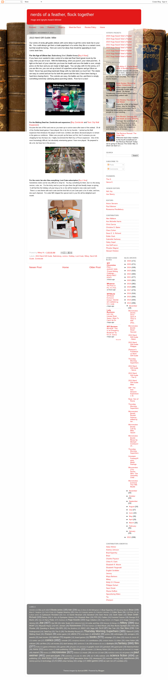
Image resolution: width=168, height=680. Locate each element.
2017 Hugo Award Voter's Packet (119, 56)
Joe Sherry (110, 194)
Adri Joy (109, 191)
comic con (36, 640)
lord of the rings (116, 649)
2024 (129, 267)
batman (56, 637)
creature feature (108, 640)
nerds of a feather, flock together (62, 14)
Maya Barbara (111, 576)
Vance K (109, 182)
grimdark (106, 647)
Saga (92, 628)
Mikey (87, 256)
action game (62, 634)
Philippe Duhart (112, 585)
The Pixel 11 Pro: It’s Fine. (111, 287)
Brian (108, 556)
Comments (113, 169)
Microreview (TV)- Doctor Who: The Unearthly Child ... (133, 472)
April (131, 519)
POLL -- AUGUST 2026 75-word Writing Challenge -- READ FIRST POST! (112, 272)
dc (88, 644)
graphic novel (94, 647)
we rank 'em (108, 661)
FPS (95, 617)
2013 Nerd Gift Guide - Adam (133, 337)
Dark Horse (103, 615)
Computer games (87, 612)
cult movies (55, 644)
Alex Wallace (111, 218)
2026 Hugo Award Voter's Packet (119, 36)
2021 (129, 277)
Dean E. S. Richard (113, 233)
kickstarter (89, 649)
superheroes (129, 658)
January (132, 531)
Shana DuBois (111, 591)
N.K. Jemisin (60, 626)
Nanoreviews (75, 625)
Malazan (106, 623)
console (64, 640)
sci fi (93, 656)
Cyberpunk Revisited (50, 615)
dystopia (110, 643)
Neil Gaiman (90, 626)
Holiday (71, 256)
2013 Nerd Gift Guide (44, 256)
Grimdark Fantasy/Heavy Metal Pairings (133, 460)
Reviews (32, 27)
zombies (120, 661)
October (132, 496)
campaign (108, 637)
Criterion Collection (102, 612)
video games (92, 661)
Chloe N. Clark (111, 562)
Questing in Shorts (47, 628)
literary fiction (102, 649)
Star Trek (112, 628)
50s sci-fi (41, 610)
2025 (129, 264)
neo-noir (94, 653)
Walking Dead (34, 634)
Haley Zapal (110, 242)
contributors (93, 640)
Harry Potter (49, 620)
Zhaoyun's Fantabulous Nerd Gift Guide (133, 353)
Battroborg (57, 256)
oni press (126, 653)
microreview (59, 652)
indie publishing (62, 649)
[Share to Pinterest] (71, 252)
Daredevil (90, 615)
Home (102, 27)
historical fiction (133, 647)
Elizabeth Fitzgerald (114, 567)
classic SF (135, 637)
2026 (129, 261)
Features (51, 27)
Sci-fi (101, 628)
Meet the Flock (75, 27)
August (132, 507)
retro (84, 656)
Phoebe (32, 628)
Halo (40, 620)
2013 (129, 303)
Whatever (111, 284)
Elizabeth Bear (84, 617)
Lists (42, 27)
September (133, 501)
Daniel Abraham (75, 615)
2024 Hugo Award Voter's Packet (119, 39)
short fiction (47, 658)
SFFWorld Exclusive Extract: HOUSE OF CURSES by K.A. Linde (113, 300)
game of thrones (49, 647)
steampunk (97, 658)
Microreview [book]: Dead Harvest (133, 329)
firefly (38, 647)
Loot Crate (79, 256)
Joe (41, 622)
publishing (68, 656)
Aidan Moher (111, 547)
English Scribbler (112, 570)
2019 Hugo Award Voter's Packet (119, 51)
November (133, 491)
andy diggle (85, 634)
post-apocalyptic (53, 655)
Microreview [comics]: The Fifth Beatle (133, 484)
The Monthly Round (72, 631)
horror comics (48, 649)
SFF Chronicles (111, 264)
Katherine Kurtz (80, 623)
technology (47, 661)
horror (35, 649)
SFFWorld (111, 294)
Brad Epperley (111, 553)
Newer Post (35, 267)
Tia (107, 597)
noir (102, 653)
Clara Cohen (111, 230)
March (131, 523)
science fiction (118, 655)
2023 (129, 271)
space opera (63, 658)
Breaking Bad (121, 610)
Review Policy (90, 27)
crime (118, 640)
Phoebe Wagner (112, 248)
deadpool (96, 644)
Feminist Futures (118, 617)
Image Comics (129, 620)
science (102, 656)
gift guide (73, 647)
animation (96, 634)
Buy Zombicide (77, 122)
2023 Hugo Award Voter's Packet (119, 42)
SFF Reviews (112, 326)
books (93, 636)
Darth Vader (118, 615)
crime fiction (130, 640)
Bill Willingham (94, 610)
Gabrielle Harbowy (113, 239)
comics (65, 256)
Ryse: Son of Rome (133, 400)
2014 (129, 300)
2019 (129, 284)
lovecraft (127, 649)
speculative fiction (81, 658)
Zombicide (39, 259)
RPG (61, 628)
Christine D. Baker (113, 227)
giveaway (83, 647)
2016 (129, 293)
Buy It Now (83, 56)
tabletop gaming (34, 661)
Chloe (76, 612)
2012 (129, 537)
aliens (73, 634)
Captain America (63, 612)
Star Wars (124, 628)
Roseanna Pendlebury (114, 209)
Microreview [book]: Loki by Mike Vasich (133, 429)
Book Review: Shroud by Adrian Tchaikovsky (125, 84)
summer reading (112, 658)
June (131, 513)
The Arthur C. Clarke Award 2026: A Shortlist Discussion (127, 67)
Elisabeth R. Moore (113, 565)
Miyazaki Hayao (45, 626)
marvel (36, 652)
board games (80, 637)
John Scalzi (65, 623)
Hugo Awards (74, 620)
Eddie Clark (110, 236)
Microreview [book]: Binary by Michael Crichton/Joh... (133, 441)
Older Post (95, 267)
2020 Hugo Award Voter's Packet (119, 48)
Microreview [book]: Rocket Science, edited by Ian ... (133, 416)
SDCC (83, 628)
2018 (129, 287)
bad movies (43, 637)
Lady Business (111, 311)
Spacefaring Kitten (113, 594)
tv (56, 661)
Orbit (133, 626)
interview (76, 649)
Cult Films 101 (131, 612)
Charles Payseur (112, 559)
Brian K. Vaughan (35, 612)
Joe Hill (54, 623)
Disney (44, 617)
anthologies (118, 634)
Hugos (116, 620)
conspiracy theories (78, 640)
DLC (64, 615)
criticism (32, 644)
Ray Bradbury (72, 628)
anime (107, 634)
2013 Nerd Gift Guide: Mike (133, 382)
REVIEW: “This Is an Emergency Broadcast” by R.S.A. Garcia (113, 332)
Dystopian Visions (67, 617)
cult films (43, 644)
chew (118, 637)
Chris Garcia (111, 224)
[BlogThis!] (64, 252)
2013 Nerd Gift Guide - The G (133, 375)
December (133, 306)
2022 (129, 274)
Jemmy (109, 573)
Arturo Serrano (112, 203)
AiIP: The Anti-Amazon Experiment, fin (133, 392)
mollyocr (76, 653)
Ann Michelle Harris (113, 221)
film (137, 643)
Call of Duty (49, 612)
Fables (104, 617)
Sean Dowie (110, 588)
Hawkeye (62, 620)
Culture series (34, 615)
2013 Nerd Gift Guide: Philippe (133, 344)
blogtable (67, 637)
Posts (111, 165)
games (63, 647)
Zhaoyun (109, 600)
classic (127, 637)
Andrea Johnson (112, 550)
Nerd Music (102, 626)
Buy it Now (83, 180)
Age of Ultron (81, 610)
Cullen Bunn (117, 612)
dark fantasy (68, 644)
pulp (77, 656)
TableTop (47, 631)
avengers (131, 634)
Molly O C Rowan (113, 582)
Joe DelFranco (112, 245)
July (131, 510)
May (131, 516)
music (85, 653)
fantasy (122, 643)
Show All (118, 339)
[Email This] (62, 252)
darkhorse (80, 644)
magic (136, 649)
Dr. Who (54, 617)
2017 (129, 290)
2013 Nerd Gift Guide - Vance (133, 368)
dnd (103, 643)
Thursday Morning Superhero (133, 361)
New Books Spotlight (119, 626)
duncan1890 (83, 671)
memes (45, 653)
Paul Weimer (111, 206)
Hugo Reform (105, 620)
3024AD (32, 610)
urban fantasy (67, 661)
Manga (114, 623)
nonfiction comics (114, 653)
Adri (70, 610)
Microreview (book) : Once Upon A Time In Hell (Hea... (133, 317)
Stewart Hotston (112, 251)
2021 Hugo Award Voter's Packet (119, 45)
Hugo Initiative (91, 620)
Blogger (101, 671)
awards (32, 637)
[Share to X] (66, 252)
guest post (118, 647)
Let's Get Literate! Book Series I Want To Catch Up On (113, 317)
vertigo (80, 661)
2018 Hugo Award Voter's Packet (119, 53)
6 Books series (56, 610)
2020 (129, 280)
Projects (62, 27)
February (132, 526)
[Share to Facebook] (69, 252)
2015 (129, 297)
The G (108, 179)
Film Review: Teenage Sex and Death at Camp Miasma (127, 118)
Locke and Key (93, 623)
